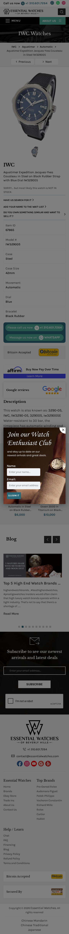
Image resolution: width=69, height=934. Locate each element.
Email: (11, 479)
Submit (14, 495)
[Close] (62, 431)
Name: (11, 466)
